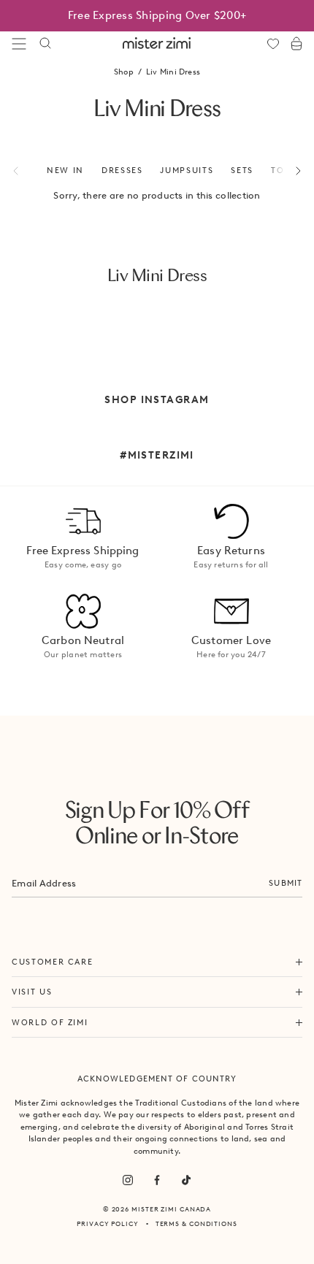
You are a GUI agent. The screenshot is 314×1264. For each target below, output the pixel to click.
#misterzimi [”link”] (157, 454)
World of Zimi (50, 1022)
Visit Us (32, 992)
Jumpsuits (186, 170)
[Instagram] (127, 1180)
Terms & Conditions (196, 1223)
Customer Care (52, 962)
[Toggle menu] (19, 43)
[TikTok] (186, 1180)
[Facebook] (157, 1180)
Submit (285, 883)
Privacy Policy (108, 1223)
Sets (242, 170)
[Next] (290, 171)
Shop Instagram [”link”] (156, 399)
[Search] (45, 43)
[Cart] (296, 43)
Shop (124, 71)
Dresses (122, 170)
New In (65, 170)
